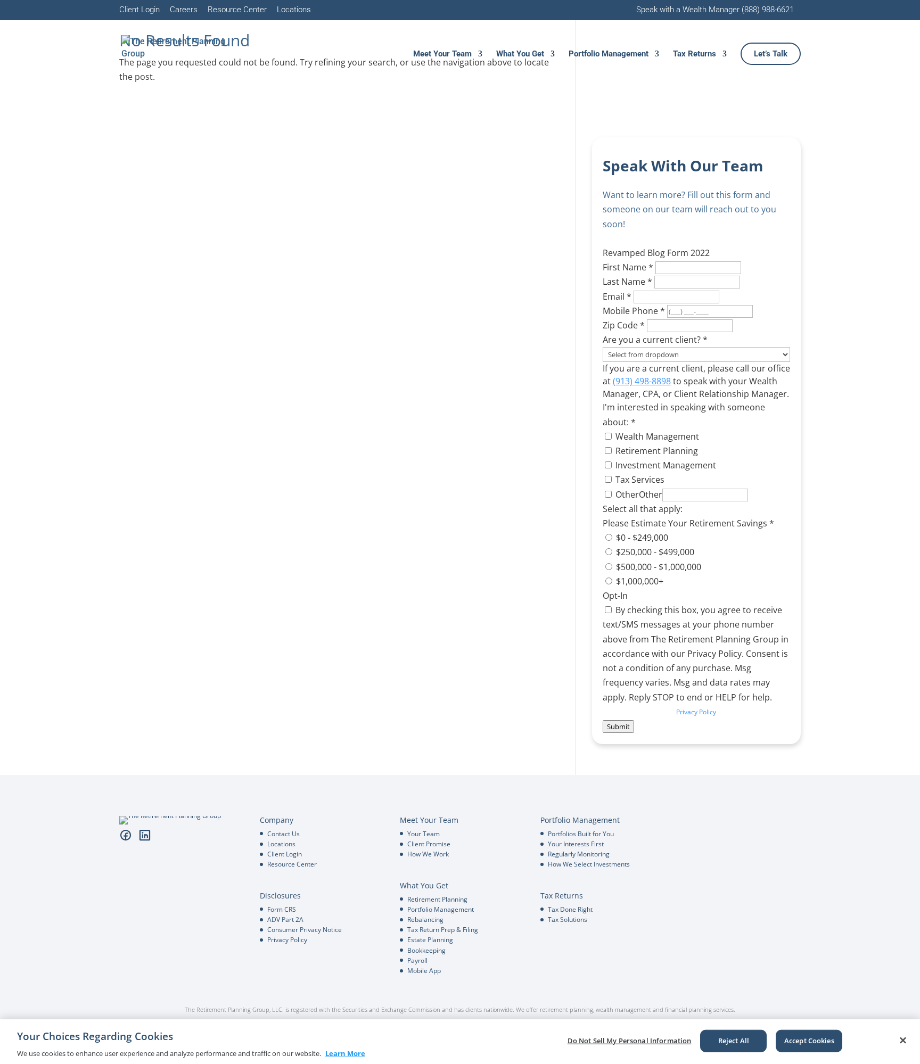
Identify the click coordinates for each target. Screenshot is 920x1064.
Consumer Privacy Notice (304, 929)
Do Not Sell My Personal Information (630, 1040)
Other (626, 494)
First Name (628, 267)
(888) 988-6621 (768, 9)
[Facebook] (125, 835)
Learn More (345, 1053)
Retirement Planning (655, 451)
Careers (184, 10)
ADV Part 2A (285, 919)
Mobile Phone (634, 311)
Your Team (423, 833)
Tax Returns (694, 54)
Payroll (417, 960)
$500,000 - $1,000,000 (657, 567)
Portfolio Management (608, 54)
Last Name (627, 281)
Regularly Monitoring (579, 854)
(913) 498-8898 (642, 381)
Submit (618, 726)
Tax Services (638, 479)
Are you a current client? (655, 339)
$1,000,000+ (638, 581)
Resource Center (237, 10)
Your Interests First (576, 843)
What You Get (520, 54)
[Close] (903, 1040)
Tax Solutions (567, 919)
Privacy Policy (696, 711)
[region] (460, 1041)
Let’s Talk (770, 54)
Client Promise (428, 843)
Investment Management (664, 465)
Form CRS (281, 909)
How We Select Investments (589, 864)
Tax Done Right (570, 909)
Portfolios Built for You (581, 833)
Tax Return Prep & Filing (442, 929)
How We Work (428, 854)
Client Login (139, 10)
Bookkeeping (426, 950)
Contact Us (283, 833)
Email (617, 296)
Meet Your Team (442, 54)
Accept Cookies (809, 1040)
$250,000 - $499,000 (654, 552)
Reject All (733, 1040)
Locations (294, 10)
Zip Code (624, 325)
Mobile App (424, 970)
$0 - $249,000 (641, 537)
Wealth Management (656, 436)
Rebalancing (425, 919)
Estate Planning (430, 939)
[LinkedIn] (144, 835)
